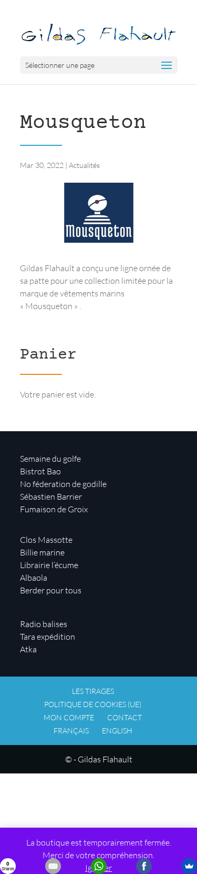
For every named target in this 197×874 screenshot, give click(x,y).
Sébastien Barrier (51, 496)
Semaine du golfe (50, 458)
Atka (28, 649)
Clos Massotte (46, 539)
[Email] (53, 866)
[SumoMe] (189, 866)
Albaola (33, 577)
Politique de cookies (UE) (92, 704)
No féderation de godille (63, 484)
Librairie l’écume (49, 565)
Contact (124, 717)
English (117, 730)
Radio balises (43, 624)
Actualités (84, 165)
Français (71, 730)
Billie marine (42, 552)
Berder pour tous (50, 590)
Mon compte (69, 717)
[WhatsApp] (99, 866)
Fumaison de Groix (54, 509)
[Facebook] (144, 866)
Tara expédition (47, 636)
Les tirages (93, 691)
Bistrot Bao (40, 471)
